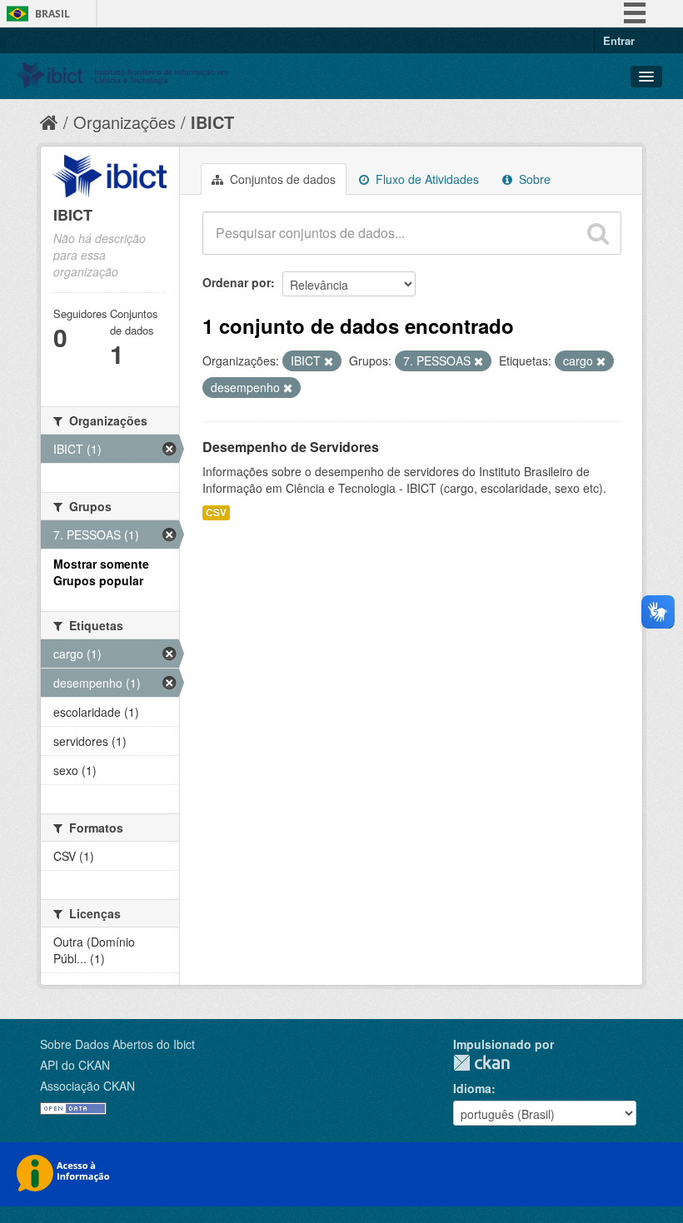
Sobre (533, 179)
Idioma (472, 1088)
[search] (598, 233)
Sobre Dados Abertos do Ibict (117, 1044)
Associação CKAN (87, 1085)
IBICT (212, 122)
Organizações (124, 122)
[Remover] (328, 361)
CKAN (481, 1062)
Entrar (619, 40)
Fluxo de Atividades (425, 179)
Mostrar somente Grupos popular (101, 572)
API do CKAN (75, 1064)
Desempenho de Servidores (290, 446)
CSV (216, 512)
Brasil (52, 14)
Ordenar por (236, 282)
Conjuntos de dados (281, 179)
